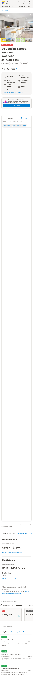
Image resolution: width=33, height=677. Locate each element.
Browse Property (6, 6)
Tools (28, 6)
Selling (21, 6)
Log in (29, 3)
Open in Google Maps (19, 125)
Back (6, 10)
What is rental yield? (9, 579)
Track (18, 106)
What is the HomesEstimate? (12, 552)
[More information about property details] (16, 69)
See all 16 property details (12, 92)
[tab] (10, 118)
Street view (7, 125)
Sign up (24, 3)
